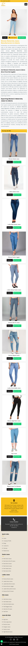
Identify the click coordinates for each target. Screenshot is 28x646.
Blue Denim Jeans (7, 563)
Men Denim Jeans (7, 558)
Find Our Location (14, 512)
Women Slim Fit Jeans (8, 591)
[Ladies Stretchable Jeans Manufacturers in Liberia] (14, 375)
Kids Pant (5, 611)
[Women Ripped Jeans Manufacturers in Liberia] (14, 342)
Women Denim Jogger (8, 586)
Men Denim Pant (7, 571)
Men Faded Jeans (7, 568)
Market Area (6, 550)
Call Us (5, 37)
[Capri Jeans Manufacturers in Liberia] (14, 440)
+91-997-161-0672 (6, 1)
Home (4, 538)
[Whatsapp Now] (1, 641)
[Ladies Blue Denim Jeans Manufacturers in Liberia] (14, 211)
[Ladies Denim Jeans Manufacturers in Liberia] (14, 178)
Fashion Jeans (6, 629)
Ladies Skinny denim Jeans (9, 588)
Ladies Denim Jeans (8, 581)
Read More (10, 162)
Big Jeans (5, 619)
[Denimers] (3, 4)
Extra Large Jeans (7, 622)
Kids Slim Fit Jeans (7, 609)
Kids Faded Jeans (7, 601)
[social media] (11, 639)
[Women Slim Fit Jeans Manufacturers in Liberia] (14, 309)
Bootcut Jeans (6, 624)
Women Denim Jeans (8, 579)
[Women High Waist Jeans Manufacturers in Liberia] (14, 407)
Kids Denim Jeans (7, 599)
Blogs (4, 543)
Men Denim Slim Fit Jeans (9, 561)
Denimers (11, 637)
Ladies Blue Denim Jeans (9, 583)
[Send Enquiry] (14, 22)
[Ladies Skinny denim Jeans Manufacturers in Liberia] (14, 276)
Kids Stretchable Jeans (8, 604)
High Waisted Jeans (7, 631)
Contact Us (14, 527)
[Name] (26, 4)
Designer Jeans (6, 626)
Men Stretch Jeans (7, 566)
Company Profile (7, 540)
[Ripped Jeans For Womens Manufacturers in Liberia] (14, 473)
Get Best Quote (13, 37)
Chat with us (22, 37)
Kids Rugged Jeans (7, 606)
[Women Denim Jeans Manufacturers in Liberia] (14, 145)
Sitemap (5, 548)
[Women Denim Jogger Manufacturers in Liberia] (14, 244)
